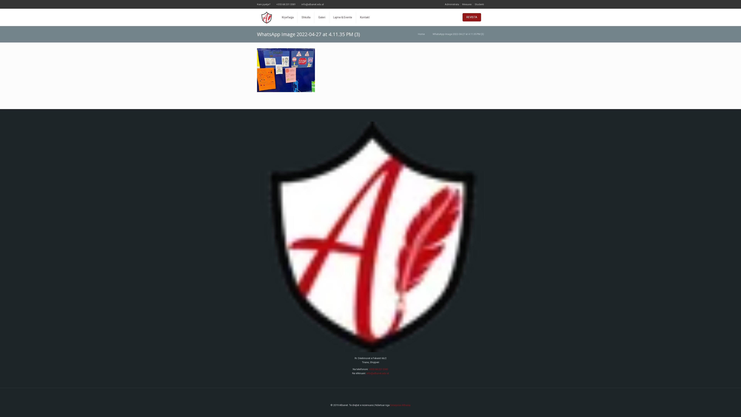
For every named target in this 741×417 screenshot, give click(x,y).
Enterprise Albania (400, 405)
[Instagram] (373, 411)
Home (421, 34)
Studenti (479, 4)
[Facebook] (368, 411)
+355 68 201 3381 (286, 4)
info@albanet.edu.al (312, 4)
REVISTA (471, 17)
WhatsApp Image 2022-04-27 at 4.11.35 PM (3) (458, 34)
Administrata (452, 4)
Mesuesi (467, 4)
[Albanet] (266, 17)
